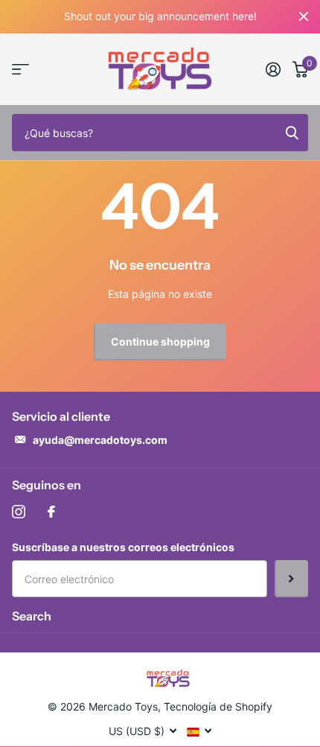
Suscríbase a (291, 578)
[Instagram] (18, 511)
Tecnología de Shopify (218, 706)
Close (303, 17)
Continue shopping (160, 341)
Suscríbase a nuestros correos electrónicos (123, 547)
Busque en (291, 132)
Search (31, 615)
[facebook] (51, 512)
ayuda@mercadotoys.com (100, 439)
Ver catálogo (20, 69)
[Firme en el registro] (273, 69)
